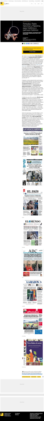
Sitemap (17, 414)
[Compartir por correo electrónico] (30, 43)
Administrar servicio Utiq (35, 418)
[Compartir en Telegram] (26, 43)
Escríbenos (17, 413)
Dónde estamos (7, 415)
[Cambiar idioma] (38, 3)
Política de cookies (34, 415)
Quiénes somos (7, 413)
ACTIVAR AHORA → (32, 51)
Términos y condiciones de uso (36, 413)
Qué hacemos (7, 414)
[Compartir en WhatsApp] (24, 43)
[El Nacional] (2, 3)
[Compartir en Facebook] (28, 43)
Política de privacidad (34, 414)
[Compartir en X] (22, 43)
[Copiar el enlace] (31, 43)
